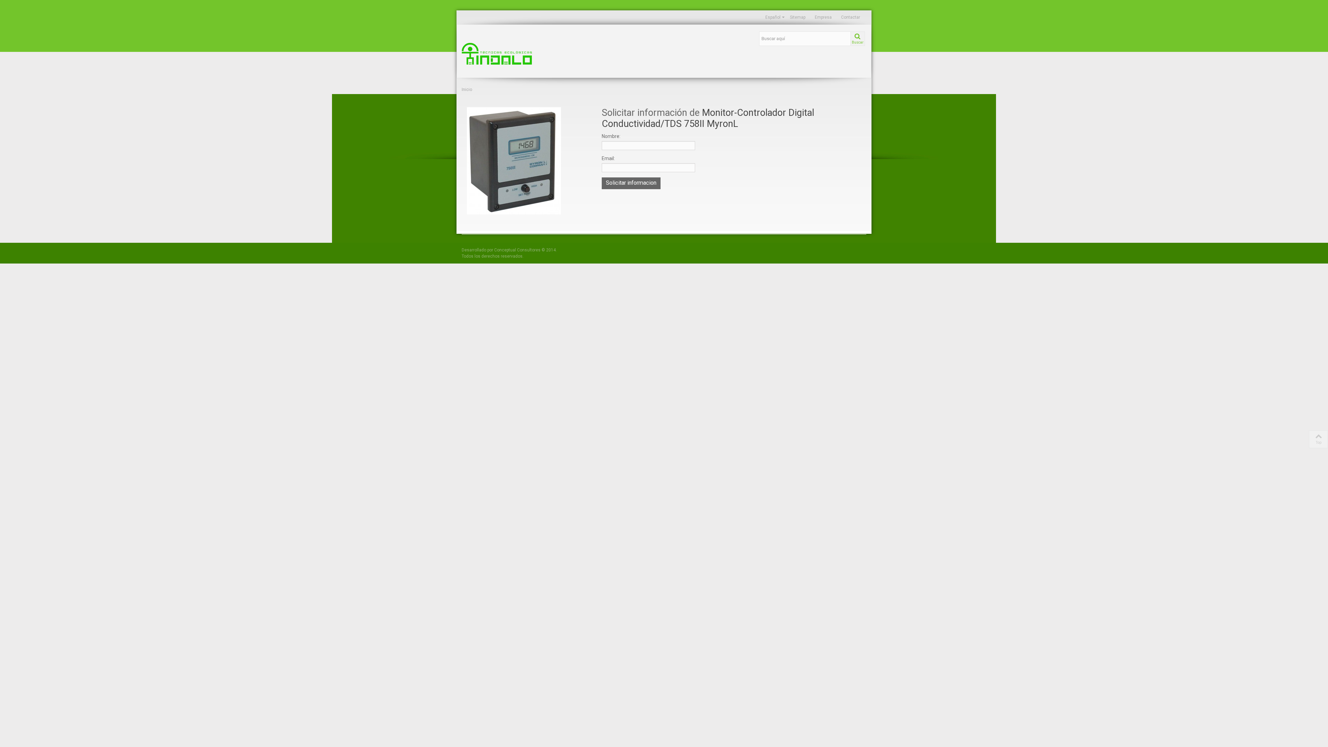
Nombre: (611, 136)
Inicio (467, 89)
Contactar (850, 17)
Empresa (823, 17)
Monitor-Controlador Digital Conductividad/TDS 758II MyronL (708, 118)
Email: (608, 158)
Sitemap (797, 17)
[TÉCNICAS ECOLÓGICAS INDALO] (526, 54)
